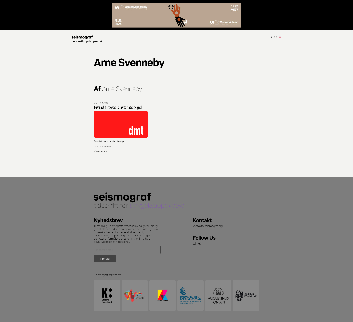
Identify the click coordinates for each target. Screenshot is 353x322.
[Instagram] (194, 243)
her (127, 241)
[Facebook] (199, 243)
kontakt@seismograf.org (208, 226)
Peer (95, 41)
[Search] (271, 37)
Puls (88, 41)
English (280, 37)
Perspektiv (78, 41)
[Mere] (101, 41)
